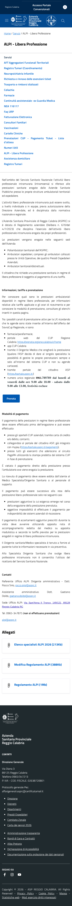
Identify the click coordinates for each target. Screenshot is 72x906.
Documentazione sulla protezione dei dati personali (35, 854)
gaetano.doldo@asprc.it (23, 596)
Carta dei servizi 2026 (19, 825)
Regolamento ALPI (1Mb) (30, 684)
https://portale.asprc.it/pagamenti (39, 447)
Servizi (16, 33)
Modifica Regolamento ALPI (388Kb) (38, 664)
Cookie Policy (46, 893)
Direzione (12, 799)
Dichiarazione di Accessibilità (23, 849)
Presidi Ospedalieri (17, 814)
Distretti (11, 804)
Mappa (63, 893)
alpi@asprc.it (9, 620)
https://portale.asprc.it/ (20, 374)
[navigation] (7, 20)
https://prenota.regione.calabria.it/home (39, 342)
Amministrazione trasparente (23, 833)
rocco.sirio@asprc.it (26, 585)
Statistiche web (10, 897)
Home (7, 33)
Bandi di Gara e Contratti (21, 838)
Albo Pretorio (14, 844)
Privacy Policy (25, 893)
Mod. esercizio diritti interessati (39, 897)
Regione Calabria (12, 6)
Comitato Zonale (16, 820)
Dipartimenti (14, 809)
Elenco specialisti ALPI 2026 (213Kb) (38, 644)
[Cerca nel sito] (63, 21)
